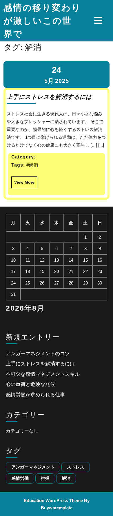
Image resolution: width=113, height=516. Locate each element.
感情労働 (20, 478)
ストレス (75, 466)
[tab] (99, 20)
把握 (45, 478)
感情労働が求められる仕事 (35, 395)
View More (22, 180)
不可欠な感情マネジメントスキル (43, 374)
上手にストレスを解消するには (49, 97)
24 (56, 69)
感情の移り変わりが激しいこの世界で (42, 21)
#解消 (32, 165)
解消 (66, 478)
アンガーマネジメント (33, 466)
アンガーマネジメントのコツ (38, 353)
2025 (62, 81)
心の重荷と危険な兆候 (30, 384)
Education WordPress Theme (53, 500)
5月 (49, 81)
